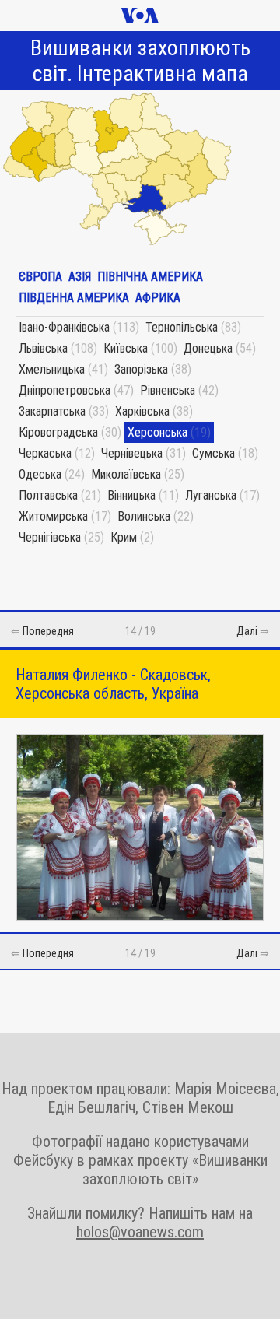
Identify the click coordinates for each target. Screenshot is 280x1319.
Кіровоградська (58, 432)
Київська (125, 348)
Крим (123, 537)
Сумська (213, 453)
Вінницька (131, 495)
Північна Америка (150, 276)
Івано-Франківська (64, 327)
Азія (79, 276)
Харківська (142, 411)
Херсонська (157, 432)
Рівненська (167, 390)
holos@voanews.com (140, 1232)
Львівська (43, 348)
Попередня (48, 631)
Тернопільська (181, 327)
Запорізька (141, 369)
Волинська (143, 516)
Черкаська (45, 453)
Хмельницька (52, 369)
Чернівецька (132, 453)
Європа (40, 276)
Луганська (210, 495)
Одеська (40, 474)
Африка (157, 297)
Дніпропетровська (64, 390)
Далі (246, 631)
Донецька (208, 348)
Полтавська (48, 495)
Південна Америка (74, 297)
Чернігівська (50, 537)
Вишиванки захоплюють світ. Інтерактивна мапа (140, 60)
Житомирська (53, 516)
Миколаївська (126, 474)
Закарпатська (52, 411)
